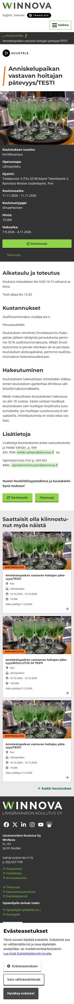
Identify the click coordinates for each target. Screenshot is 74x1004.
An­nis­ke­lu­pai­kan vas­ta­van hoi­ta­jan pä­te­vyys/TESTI (35, 577)
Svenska (19, 15)
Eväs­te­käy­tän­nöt (17, 896)
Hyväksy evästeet (21, 993)
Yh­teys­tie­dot (14, 869)
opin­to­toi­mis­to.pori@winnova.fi (35, 465)
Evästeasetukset (25, 966)
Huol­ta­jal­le (13, 914)
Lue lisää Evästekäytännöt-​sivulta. (27, 953)
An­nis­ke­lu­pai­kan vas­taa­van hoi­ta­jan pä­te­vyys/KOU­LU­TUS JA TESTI (36, 661)
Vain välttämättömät (23, 979)
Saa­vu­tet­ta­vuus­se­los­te (20, 892)
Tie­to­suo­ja (13, 887)
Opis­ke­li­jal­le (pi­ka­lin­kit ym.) (23, 910)
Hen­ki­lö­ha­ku (14, 873)
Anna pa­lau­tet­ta (16, 878)
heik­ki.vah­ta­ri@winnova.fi (35, 452)
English (7, 15)
